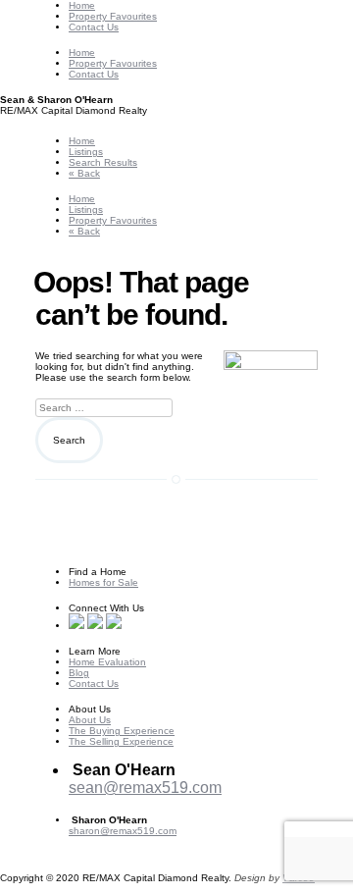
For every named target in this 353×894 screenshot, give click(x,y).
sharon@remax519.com (122, 830)
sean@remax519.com (145, 787)
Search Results (103, 162)
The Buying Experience (122, 730)
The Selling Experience (121, 741)
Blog (79, 672)
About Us (90, 719)
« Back (84, 173)
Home (82, 5)
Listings (86, 151)
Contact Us (94, 27)
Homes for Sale (103, 582)
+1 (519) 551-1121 (111, 841)
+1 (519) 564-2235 (133, 805)
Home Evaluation (107, 662)
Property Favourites (113, 16)
